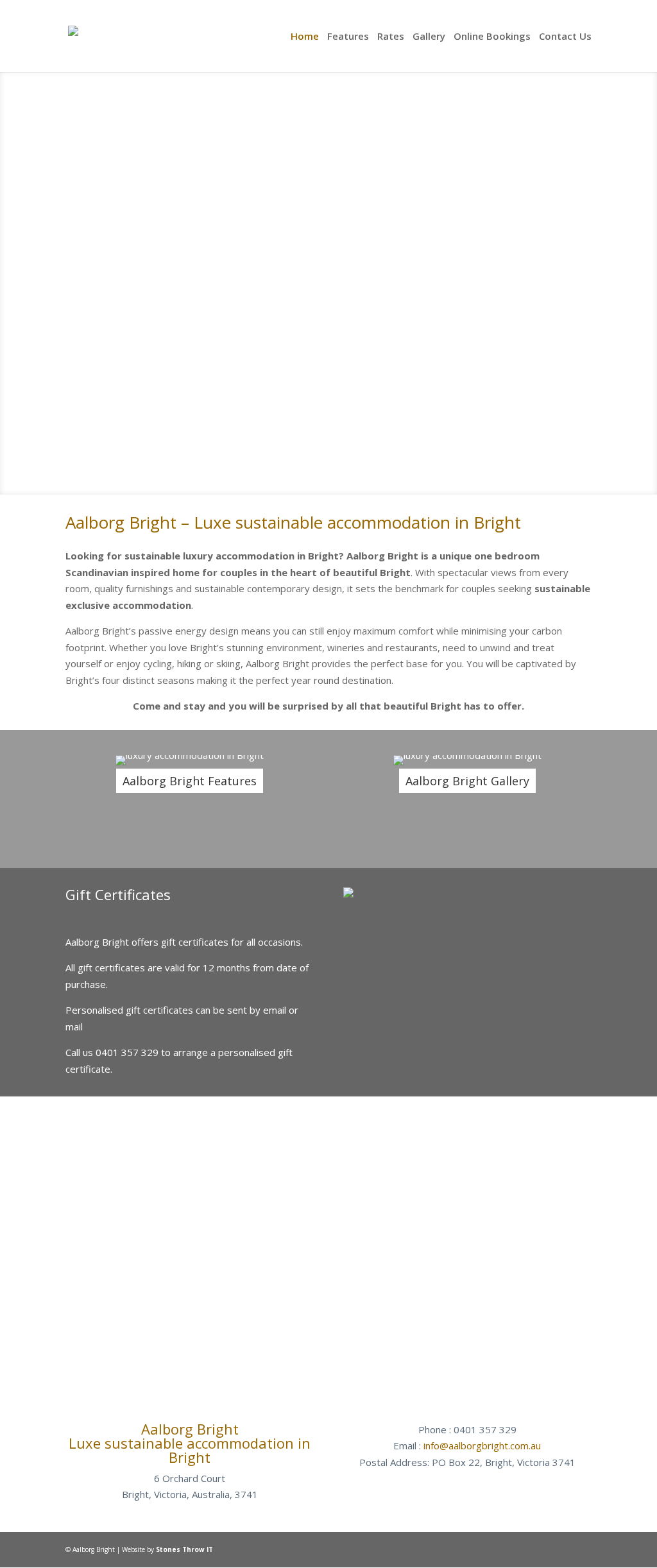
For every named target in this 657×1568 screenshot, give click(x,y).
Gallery (429, 36)
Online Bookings (492, 36)
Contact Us (565, 36)
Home (305, 36)
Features (348, 36)
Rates (390, 36)
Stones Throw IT (184, 1549)
